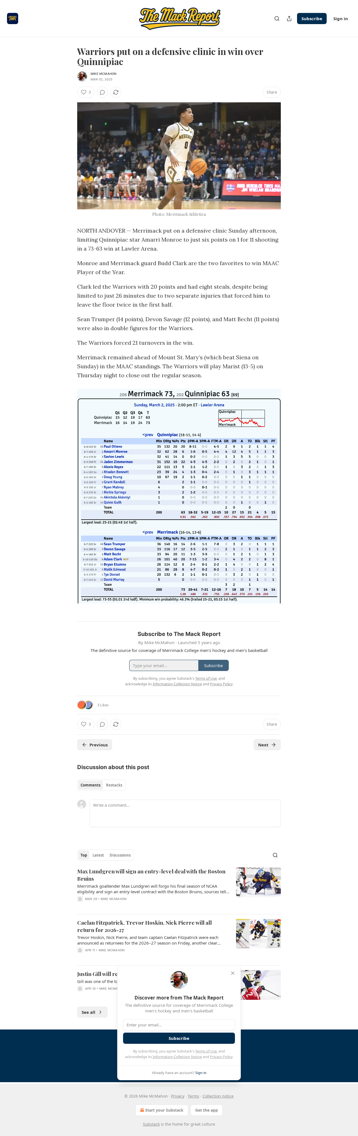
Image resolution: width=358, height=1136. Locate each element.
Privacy (177, 1096)
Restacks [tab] (114, 785)
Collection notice (218, 1096)
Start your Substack (164, 1110)
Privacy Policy (221, 1056)
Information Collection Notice (177, 1056)
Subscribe (312, 18)
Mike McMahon (103, 74)
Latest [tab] (98, 855)
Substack (151, 1124)
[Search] (276, 18)
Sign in (340, 18)
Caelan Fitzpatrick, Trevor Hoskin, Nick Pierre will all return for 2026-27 (144, 926)
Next (263, 745)
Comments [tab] (90, 785)
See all (88, 1012)
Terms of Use (206, 1051)
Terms (193, 1096)
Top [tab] (84, 855)
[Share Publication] (289, 18)
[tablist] (101, 785)
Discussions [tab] (120, 855)
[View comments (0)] (102, 92)
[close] (232, 973)
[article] (179, 888)
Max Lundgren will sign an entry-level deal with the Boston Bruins (151, 874)
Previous (99, 745)
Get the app (206, 1110)
